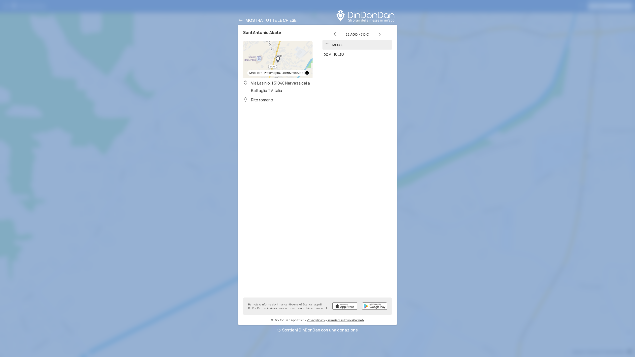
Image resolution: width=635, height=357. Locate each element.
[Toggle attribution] (307, 73)
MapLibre (255, 73)
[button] (277, 59)
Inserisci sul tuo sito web (345, 320)
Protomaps (271, 73)
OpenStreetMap (292, 73)
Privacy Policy (316, 320)
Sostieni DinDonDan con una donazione (320, 330)
